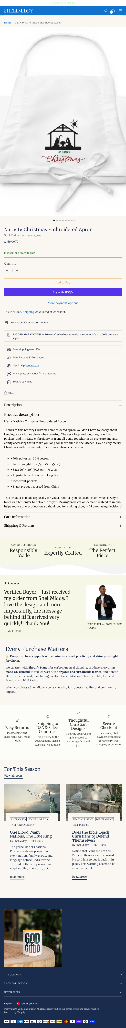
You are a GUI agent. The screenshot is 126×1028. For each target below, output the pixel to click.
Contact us (32, 365)
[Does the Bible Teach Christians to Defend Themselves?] (94, 802)
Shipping (29, 312)
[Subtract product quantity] (7, 270)
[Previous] (37, 3)
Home (7, 22)
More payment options (63, 303)
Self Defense (81, 824)
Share (12, 393)
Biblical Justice (83, 819)
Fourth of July (38, 819)
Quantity (10, 263)
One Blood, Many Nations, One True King (31, 834)
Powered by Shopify (14, 1012)
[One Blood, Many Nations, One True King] (32, 802)
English (8, 1003)
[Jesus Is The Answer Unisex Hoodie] (104, 602)
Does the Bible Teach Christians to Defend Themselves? (90, 836)
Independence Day (22, 824)
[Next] (89, 3)
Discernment (104, 819)
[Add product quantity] (17, 270)
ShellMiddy (11, 235)
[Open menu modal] (120, 10)
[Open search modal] (106, 10)
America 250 (18, 819)
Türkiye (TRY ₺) (29, 1003)
